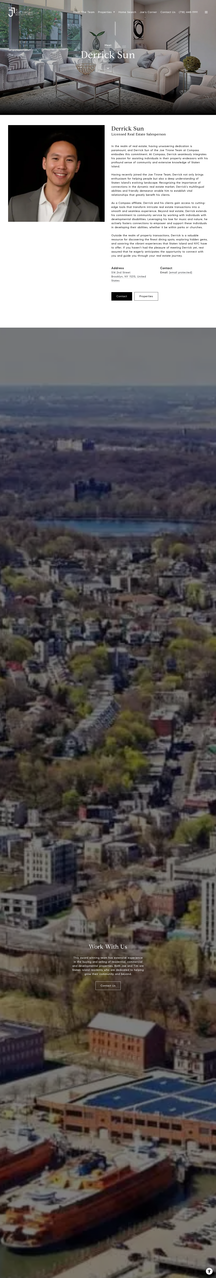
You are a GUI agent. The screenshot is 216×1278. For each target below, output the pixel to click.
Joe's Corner (148, 12)
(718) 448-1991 (188, 12)
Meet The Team (84, 12)
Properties (105, 12)
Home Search (127, 12)
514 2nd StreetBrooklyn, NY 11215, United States (128, 276)
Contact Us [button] (108, 985)
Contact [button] (121, 296)
